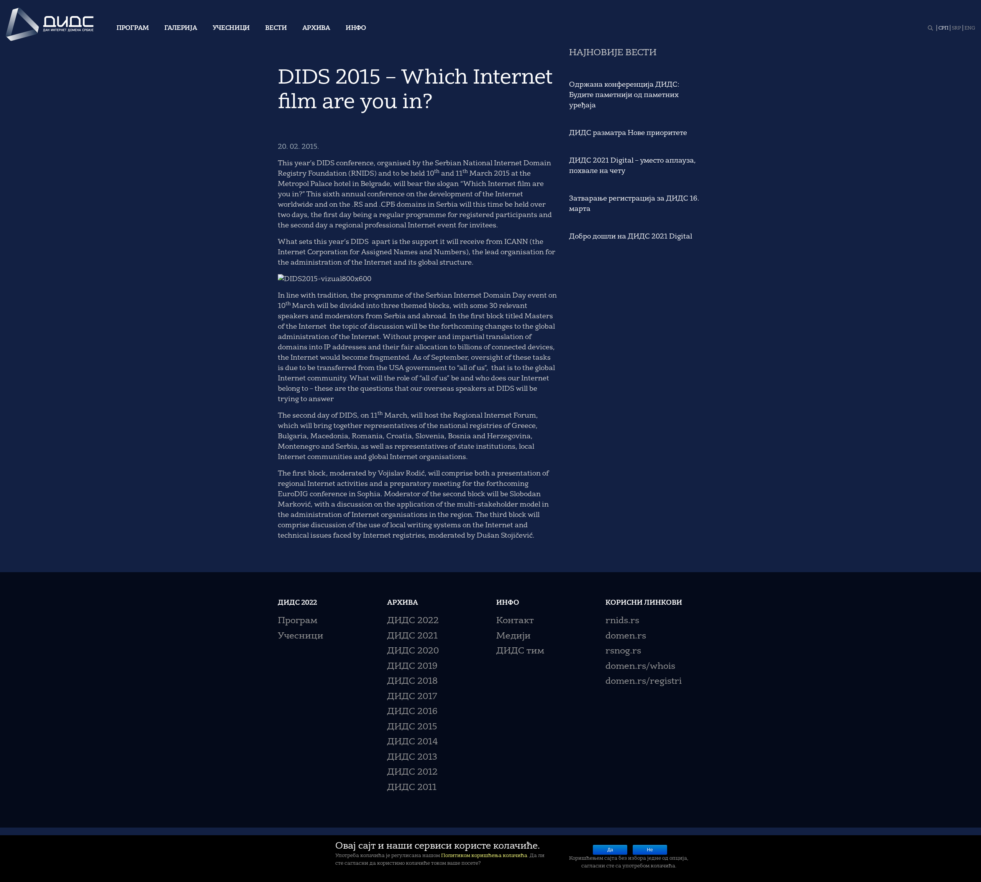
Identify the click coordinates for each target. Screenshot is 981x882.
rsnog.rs (623, 651)
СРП (943, 28)
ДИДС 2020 (413, 651)
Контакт (515, 621)
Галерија (180, 28)
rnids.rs (622, 621)
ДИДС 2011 (411, 787)
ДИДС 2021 (412, 636)
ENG (970, 28)
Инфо (356, 28)
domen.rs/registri (643, 681)
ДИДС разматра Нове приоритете (628, 133)
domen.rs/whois (640, 666)
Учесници (231, 28)
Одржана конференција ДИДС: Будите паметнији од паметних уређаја (624, 95)
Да (610, 849)
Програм (132, 28)
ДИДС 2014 (412, 742)
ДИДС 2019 (412, 666)
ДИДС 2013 (412, 757)
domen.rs (625, 636)
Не (650, 849)
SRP (956, 28)
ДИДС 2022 (413, 621)
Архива (316, 28)
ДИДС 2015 (412, 727)
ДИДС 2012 (412, 772)
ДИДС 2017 (412, 697)
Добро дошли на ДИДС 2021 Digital (630, 236)
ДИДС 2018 (412, 681)
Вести (276, 28)
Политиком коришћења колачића (484, 855)
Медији (513, 636)
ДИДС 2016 (412, 712)
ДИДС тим (520, 651)
